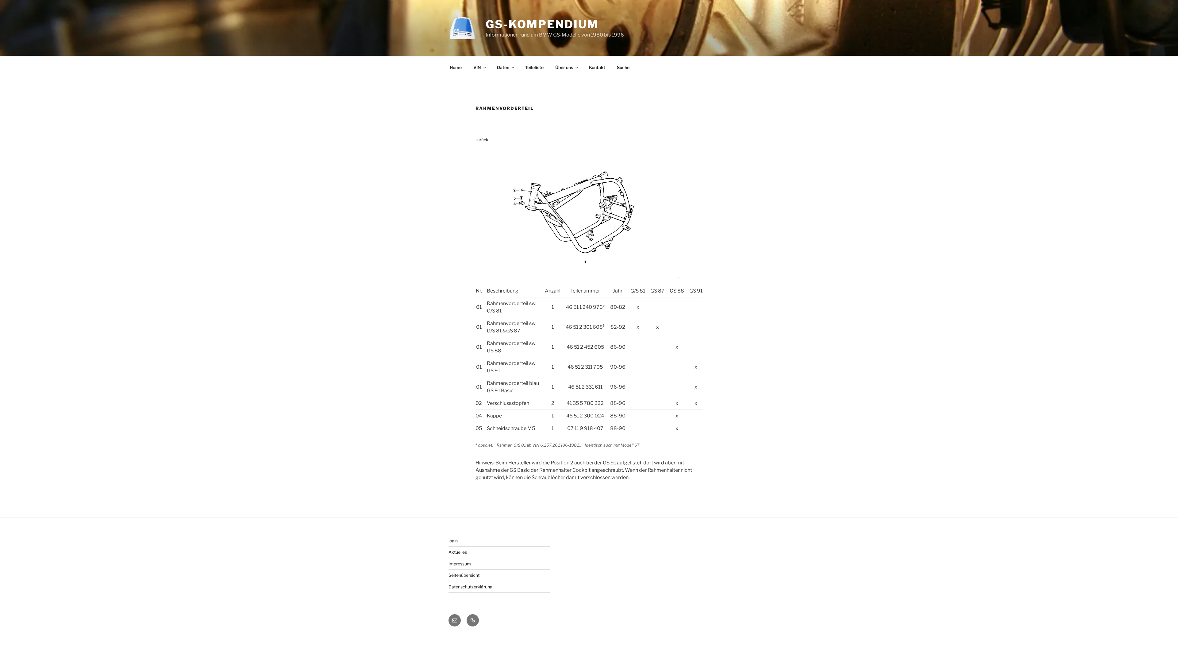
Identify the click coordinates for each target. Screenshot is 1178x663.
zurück (481, 139)
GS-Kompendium (542, 24)
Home (456, 67)
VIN (477, 67)
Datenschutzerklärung (470, 586)
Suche (623, 67)
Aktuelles (457, 552)
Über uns (564, 67)
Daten (503, 67)
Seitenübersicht (463, 575)
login (453, 540)
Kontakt (597, 67)
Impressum (459, 563)
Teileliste (534, 67)
